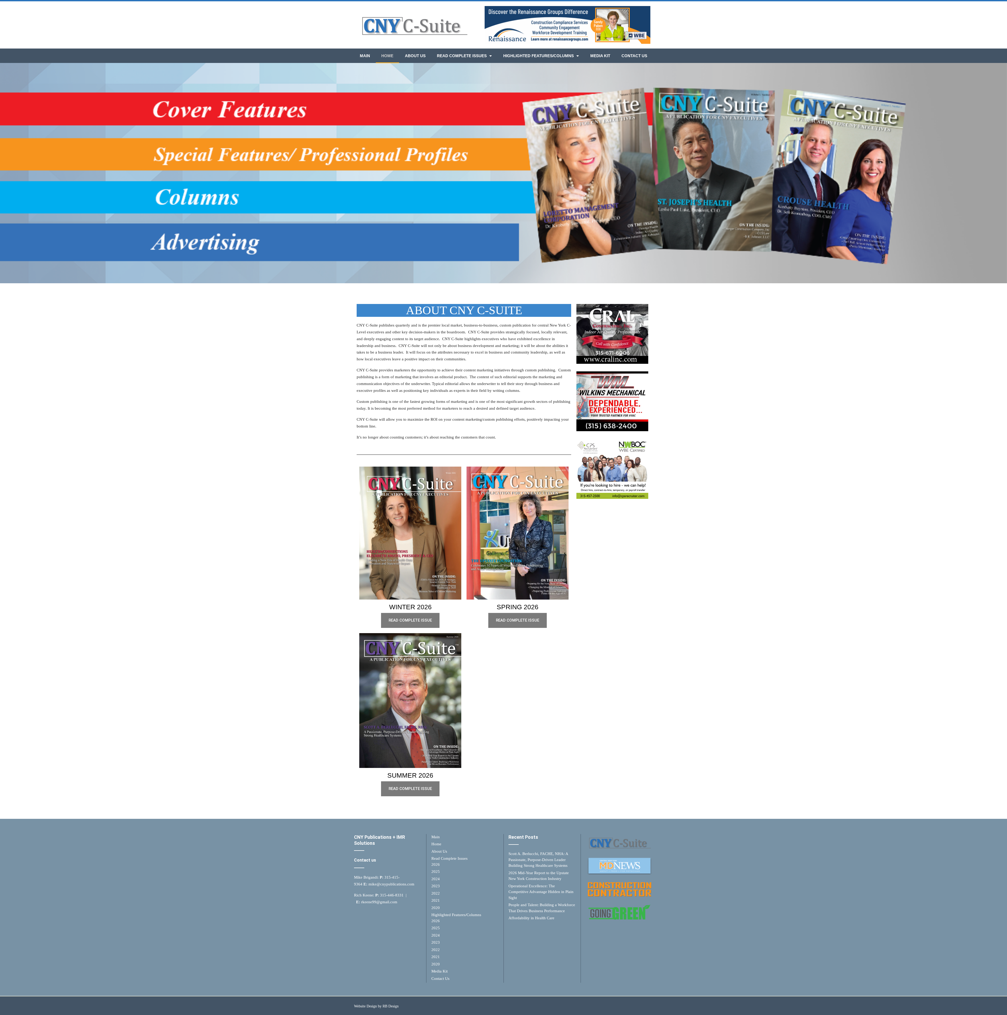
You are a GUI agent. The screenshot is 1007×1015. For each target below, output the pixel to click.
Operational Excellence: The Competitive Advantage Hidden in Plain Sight (541, 892)
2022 (435, 893)
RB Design (391, 1006)
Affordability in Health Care (531, 918)
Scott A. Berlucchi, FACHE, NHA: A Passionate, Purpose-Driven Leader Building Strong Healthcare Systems (538, 860)
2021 (435, 900)
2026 (435, 864)
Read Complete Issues (462, 56)
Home (387, 56)
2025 (435, 871)
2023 (435, 886)
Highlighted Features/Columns (538, 56)
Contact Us (634, 56)
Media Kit (600, 56)
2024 (435, 879)
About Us (415, 56)
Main (365, 56)
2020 (435, 908)
